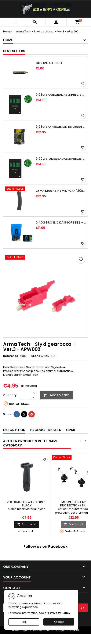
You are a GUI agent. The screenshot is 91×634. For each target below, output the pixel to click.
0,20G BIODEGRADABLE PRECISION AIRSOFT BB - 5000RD (61, 158)
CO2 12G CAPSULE (49, 63)
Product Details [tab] (45, 429)
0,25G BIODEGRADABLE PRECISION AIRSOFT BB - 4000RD (61, 94)
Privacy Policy (60, 613)
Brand (35, 356)
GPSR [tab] (70, 429)
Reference (10, 356)
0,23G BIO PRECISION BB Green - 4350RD (61, 126)
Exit (24, 622)
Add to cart (56, 395)
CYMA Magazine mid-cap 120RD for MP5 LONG (61, 190)
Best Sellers (14, 51)
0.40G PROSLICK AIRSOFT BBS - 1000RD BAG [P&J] (61, 222)
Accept (59, 622)
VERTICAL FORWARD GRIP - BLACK (27, 503)
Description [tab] (14, 429)
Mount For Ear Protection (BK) (73, 503)
